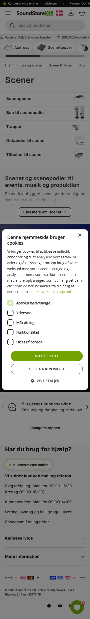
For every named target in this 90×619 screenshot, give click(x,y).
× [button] (80, 235)
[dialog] (45, 309)
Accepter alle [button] (47, 356)
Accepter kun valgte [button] (46, 369)
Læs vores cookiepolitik (53, 291)
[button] (45, 381)
